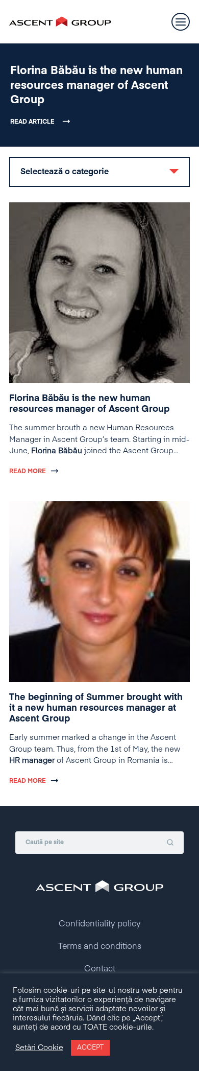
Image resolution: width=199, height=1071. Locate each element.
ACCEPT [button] (90, 1047)
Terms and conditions (99, 947)
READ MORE (27, 472)
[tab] (99, 172)
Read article (32, 122)
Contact (99, 969)
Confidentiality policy (100, 924)
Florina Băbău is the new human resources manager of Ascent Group (96, 85)
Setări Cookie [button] (39, 1048)
